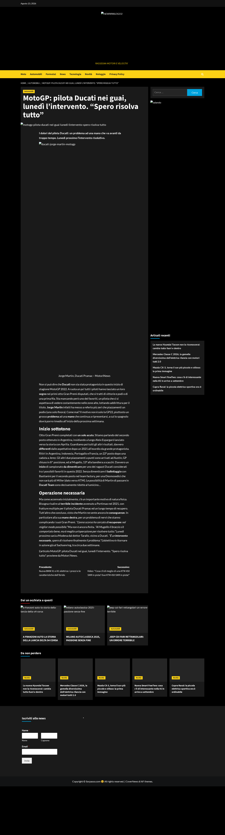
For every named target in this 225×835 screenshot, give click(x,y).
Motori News (69, 555)
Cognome (45, 740)
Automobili (36, 74)
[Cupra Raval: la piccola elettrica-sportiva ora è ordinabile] (186, 670)
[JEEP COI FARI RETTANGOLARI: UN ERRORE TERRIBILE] (127, 619)
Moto (23, 74)
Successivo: (108, 571)
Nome (24, 740)
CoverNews (132, 781)
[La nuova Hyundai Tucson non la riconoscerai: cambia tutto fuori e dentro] (38, 670)
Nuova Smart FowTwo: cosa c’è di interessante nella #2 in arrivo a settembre (177, 379)
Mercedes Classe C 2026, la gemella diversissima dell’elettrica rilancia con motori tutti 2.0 (176, 358)
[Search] (202, 74)
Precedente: (60, 571)
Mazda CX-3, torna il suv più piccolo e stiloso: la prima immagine (177, 370)
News (63, 74)
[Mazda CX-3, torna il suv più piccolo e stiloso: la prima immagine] (112, 670)
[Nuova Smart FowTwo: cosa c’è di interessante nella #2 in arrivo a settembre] (149, 670)
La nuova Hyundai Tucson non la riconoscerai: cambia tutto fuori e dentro (176, 347)
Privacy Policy (116, 74)
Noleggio (101, 74)
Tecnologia (75, 74)
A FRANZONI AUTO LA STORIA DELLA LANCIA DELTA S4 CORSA (40, 638)
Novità (88, 74)
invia (26, 760)
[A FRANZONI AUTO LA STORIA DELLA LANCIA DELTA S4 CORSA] (41, 619)
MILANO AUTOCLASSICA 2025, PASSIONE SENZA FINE (83, 638)
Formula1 (51, 74)
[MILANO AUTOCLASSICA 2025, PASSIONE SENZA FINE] (84, 619)
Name (26, 730)
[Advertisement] (112, 38)
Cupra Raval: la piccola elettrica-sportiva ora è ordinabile (177, 389)
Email (25, 746)
